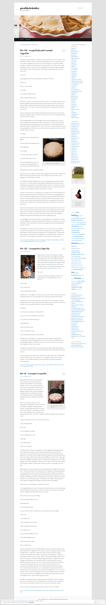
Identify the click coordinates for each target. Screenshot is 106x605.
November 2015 (75, 123)
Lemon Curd (77, 260)
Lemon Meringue (74, 262)
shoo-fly (76, 281)
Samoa (72, 281)
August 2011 (74, 148)
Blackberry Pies (74, 51)
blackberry (78, 218)
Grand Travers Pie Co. (76, 313)
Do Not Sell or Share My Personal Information (58, 599)
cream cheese (78, 236)
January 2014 (74, 129)
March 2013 (74, 136)
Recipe (37, 241)
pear (72, 269)
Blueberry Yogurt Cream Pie (77, 346)
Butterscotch (83, 222)
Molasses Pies (74, 96)
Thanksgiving (74, 285)
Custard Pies (74, 74)
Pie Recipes (73, 324)
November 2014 (75, 125)
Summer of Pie (74, 328)
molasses (73, 267)
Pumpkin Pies (74, 106)
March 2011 (73, 156)
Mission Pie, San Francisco (77, 319)
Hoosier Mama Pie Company (77, 316)
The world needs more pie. (77, 331)
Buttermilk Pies (74, 56)
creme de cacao (80, 238)
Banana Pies (74, 50)
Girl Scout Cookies (75, 250)
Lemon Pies (73, 86)
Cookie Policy (31, 602)
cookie (72, 236)
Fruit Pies (73, 78)
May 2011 (73, 152)
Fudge (76, 246)
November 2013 (75, 131)
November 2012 (75, 138)
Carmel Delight (76, 224)
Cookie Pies (74, 71)
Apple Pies (73, 48)
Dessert (21, 241)
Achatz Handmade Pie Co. (77, 295)
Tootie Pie (73, 332)
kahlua (84, 258)
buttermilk (79, 222)
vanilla (73, 289)
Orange (80, 267)
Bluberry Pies (74, 53)
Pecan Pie (76, 269)
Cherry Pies (73, 61)
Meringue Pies (43, 239)
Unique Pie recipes (76, 287)
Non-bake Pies (74, 97)
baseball (73, 218)
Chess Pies (73, 63)
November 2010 (75, 162)
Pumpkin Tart (81, 275)
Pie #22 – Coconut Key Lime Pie (35, 248)
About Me (28, 39)
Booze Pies (73, 55)
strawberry (73, 283)
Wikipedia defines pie (76, 334)
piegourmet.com (75, 326)
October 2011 (74, 144)
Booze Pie (80, 220)
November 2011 (74, 143)
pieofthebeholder (29, 8)
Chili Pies (73, 66)
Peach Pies (73, 99)
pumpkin (77, 272)
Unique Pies (49, 239)
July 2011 (73, 149)
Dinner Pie (81, 243)
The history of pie (75, 329)
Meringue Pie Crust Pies (35, 239)
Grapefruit (26, 241)
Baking (56, 239)
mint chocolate (80, 265)
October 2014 (74, 126)
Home (21, 39)
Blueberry (74, 220)
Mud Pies (77, 267)
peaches (84, 267)
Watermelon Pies (75, 117)
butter (75, 222)
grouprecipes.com (75, 314)
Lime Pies (44, 364)
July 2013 (73, 134)
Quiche (72, 107)
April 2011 (73, 154)
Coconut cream (45, 590)
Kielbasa (73, 260)
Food (72, 246)
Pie (35, 241)
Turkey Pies (73, 112)
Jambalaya (80, 258)
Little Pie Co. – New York (76, 318)
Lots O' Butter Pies (75, 89)
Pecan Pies (73, 102)
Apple (77, 212)
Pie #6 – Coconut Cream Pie (33, 373)
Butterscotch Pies (75, 58)
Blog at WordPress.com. (43, 599)
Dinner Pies (73, 76)
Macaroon (73, 263)
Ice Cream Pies (74, 84)
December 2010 (75, 161)
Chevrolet (80, 226)
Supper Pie (79, 283)
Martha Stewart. (57, 268)
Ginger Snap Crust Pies (76, 79)
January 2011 (74, 159)
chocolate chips (75, 230)
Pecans (81, 269)
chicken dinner (74, 228)
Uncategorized (74, 114)
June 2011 (73, 151)
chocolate (82, 228)
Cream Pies (32, 590)
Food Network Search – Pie (77, 308)
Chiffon (78, 228)
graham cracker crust (77, 254)
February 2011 (74, 157)
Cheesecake (74, 60)
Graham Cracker (75, 252)
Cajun (72, 224)
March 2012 (74, 141)
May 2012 (73, 139)
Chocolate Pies (74, 68)
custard (80, 240)
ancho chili (73, 212)
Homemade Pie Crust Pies (77, 83)
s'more (82, 278)
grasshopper (78, 256)
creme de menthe (74, 240)
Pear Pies (73, 101)
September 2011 (75, 146)
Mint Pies (73, 94)
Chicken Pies (74, 64)
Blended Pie (83, 218)
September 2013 (75, 133)
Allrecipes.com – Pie (75, 296)
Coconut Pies (27, 239)
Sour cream (81, 281)
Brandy (72, 222)
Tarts (72, 111)
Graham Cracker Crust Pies (35, 364)
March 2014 (74, 128)
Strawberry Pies (74, 109)
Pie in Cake (73, 104)
